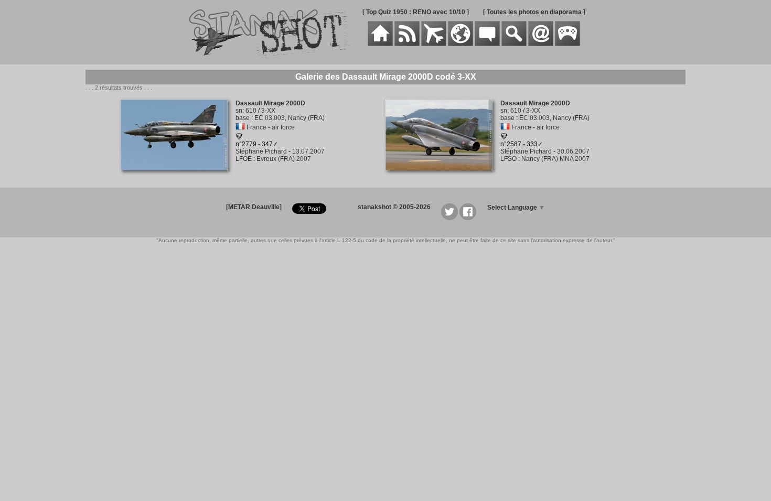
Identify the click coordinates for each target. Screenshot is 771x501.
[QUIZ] (567, 44)
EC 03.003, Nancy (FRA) (289, 118)
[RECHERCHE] (514, 44)
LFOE (243, 158)
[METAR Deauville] (254, 207)
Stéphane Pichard (261, 151)
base (242, 118)
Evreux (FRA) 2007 (283, 158)
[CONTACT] (540, 44)
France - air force (271, 127)
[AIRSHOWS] (460, 44)
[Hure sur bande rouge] (239, 137)
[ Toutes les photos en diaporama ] (534, 12)
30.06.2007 (573, 151)
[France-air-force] (240, 127)
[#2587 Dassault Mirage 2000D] (442, 176)
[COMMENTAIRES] (487, 44)
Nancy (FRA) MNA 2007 (555, 158)
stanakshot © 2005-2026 (394, 207)
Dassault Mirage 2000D (270, 103)
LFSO (508, 158)
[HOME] (380, 44)
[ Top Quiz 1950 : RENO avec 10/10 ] (415, 12)
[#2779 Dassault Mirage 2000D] (178, 176)
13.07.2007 (308, 151)
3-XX (268, 110)
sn (238, 110)
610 (250, 110)
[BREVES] (407, 44)
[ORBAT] (433, 44)
